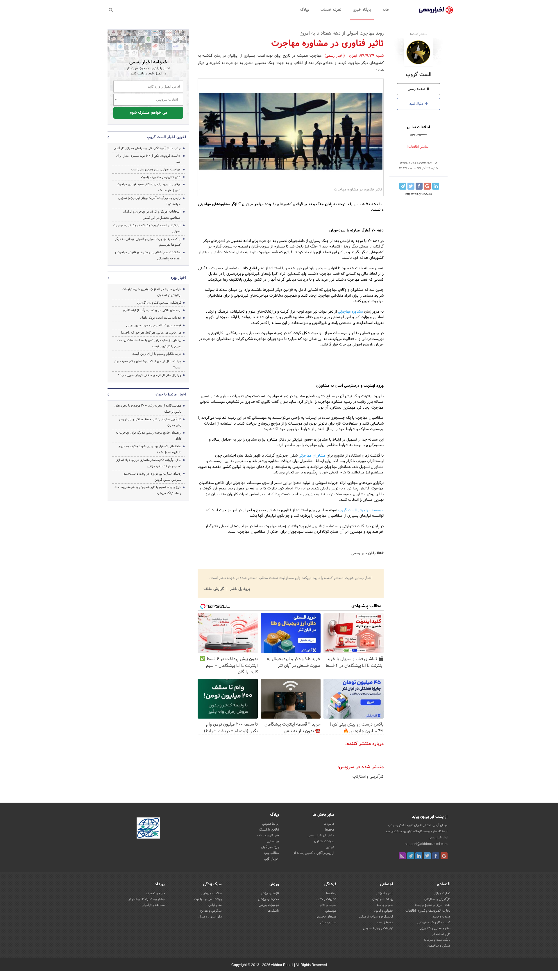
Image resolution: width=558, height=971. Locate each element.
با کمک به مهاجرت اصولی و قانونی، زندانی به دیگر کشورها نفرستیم (147, 242)
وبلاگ (304, 10)
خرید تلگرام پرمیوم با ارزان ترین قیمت (156, 354)
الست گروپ (419, 74)
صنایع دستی (328, 922)
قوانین (330, 847)
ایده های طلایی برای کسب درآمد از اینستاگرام (152, 310)
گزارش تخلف (214, 589)
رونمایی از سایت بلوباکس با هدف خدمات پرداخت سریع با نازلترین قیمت (149, 343)
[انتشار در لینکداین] (435, 186)
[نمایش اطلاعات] (418, 146)
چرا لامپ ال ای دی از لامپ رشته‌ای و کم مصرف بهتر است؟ (147, 364)
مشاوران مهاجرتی (312, 455)
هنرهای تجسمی (326, 916)
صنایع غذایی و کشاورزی (435, 928)
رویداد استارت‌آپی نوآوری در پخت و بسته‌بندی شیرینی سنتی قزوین (152, 476)
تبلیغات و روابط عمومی (378, 928)
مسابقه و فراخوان (153, 905)
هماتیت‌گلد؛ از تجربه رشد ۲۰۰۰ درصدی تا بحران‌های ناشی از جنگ (148, 408)
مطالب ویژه (271, 853)
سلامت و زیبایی (211, 893)
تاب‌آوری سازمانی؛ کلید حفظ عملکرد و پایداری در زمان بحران (150, 422)
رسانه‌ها (331, 893)
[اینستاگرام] (402, 855)
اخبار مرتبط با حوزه (170, 394)
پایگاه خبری (362, 10)
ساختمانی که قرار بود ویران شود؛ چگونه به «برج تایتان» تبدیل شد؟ (150, 449)
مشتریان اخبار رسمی (321, 835)
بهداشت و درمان (382, 899)
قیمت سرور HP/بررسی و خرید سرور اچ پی (153, 325)
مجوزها (329, 829)
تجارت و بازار (442, 893)
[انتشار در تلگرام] (402, 186)
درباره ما (329, 823)
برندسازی (273, 841)
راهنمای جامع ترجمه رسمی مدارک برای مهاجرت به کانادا (148, 435)
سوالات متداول (324, 841)
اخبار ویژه (178, 278)
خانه (385, 10)
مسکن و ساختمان (439, 945)
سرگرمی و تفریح (211, 910)
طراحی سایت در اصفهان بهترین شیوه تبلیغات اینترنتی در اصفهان (151, 292)
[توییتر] (427, 855)
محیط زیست (385, 922)
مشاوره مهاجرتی (350, 312)
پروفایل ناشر (239, 589)
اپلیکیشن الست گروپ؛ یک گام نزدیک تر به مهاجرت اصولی (146, 228)
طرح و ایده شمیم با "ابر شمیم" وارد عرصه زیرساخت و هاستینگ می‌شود (148, 490)
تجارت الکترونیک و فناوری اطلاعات (427, 910)
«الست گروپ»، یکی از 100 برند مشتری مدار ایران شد (148, 159)
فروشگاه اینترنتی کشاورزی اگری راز (159, 302)
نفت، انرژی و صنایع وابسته (432, 905)
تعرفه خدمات (331, 10)
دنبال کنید (416, 103)
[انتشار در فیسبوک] (419, 186)
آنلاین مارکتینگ (269, 829)
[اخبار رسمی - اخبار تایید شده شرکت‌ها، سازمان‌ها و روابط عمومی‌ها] (435, 10)
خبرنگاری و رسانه (268, 835)
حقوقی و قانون (383, 910)
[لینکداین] (418, 855)
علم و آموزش (384, 893)
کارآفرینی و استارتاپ (368, 777)
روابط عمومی (270, 823)
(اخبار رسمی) (335, 56)
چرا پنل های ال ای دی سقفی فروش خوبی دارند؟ (149, 375)
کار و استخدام (441, 934)
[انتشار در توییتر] (410, 186)
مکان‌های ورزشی (268, 899)
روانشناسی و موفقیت (208, 899)
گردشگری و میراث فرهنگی (376, 916)
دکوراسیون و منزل (210, 916)
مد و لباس (215, 905)
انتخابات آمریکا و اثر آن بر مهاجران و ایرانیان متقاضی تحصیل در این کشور (151, 214)
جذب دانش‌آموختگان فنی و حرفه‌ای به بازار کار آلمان (147, 148)
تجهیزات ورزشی (269, 905)
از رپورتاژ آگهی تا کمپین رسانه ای (313, 853)
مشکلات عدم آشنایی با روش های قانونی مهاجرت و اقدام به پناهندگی (147, 255)
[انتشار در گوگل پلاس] (427, 186)
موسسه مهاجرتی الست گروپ (361, 510)
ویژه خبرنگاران (270, 847)
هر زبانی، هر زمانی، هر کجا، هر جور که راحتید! (151, 332)
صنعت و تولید (441, 916)
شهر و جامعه (384, 905)
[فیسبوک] (435, 855)
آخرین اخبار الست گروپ (166, 137)
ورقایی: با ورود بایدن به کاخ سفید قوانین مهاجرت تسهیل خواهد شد (148, 187)
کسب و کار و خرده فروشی (433, 922)
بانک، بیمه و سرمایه (437, 940)
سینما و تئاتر (328, 905)
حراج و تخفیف (155, 893)
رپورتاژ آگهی (271, 858)
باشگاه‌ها (273, 910)
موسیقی (330, 910)
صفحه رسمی (417, 89)
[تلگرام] (410, 855)
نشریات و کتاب (326, 899)
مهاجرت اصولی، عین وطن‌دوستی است (155, 169)
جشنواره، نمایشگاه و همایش (146, 899)
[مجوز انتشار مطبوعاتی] (148, 829)
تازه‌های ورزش (270, 893)
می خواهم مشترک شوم (148, 113)
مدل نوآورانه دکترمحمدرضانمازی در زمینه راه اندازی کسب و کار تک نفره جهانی (148, 463)
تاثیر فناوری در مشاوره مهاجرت (160, 177)
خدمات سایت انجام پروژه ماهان (160, 317)
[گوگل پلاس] (444, 855)
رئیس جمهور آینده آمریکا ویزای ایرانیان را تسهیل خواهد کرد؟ (149, 201)
